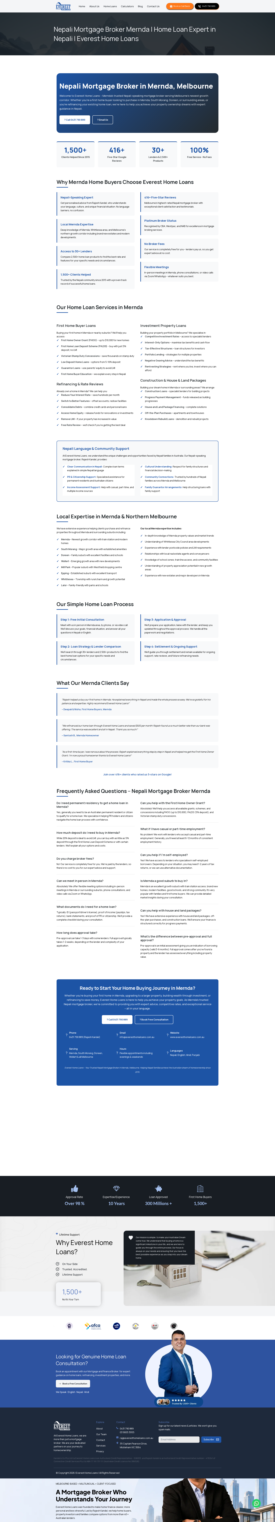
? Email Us (102, 119)
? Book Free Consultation (154, 1019)
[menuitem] (82, 6)
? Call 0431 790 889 (74, 119)
